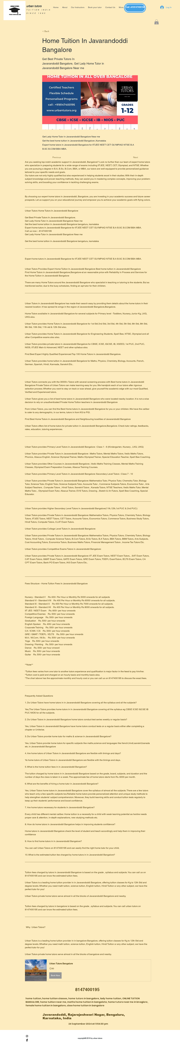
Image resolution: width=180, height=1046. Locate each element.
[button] (156, 22)
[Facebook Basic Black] (27, 1040)
